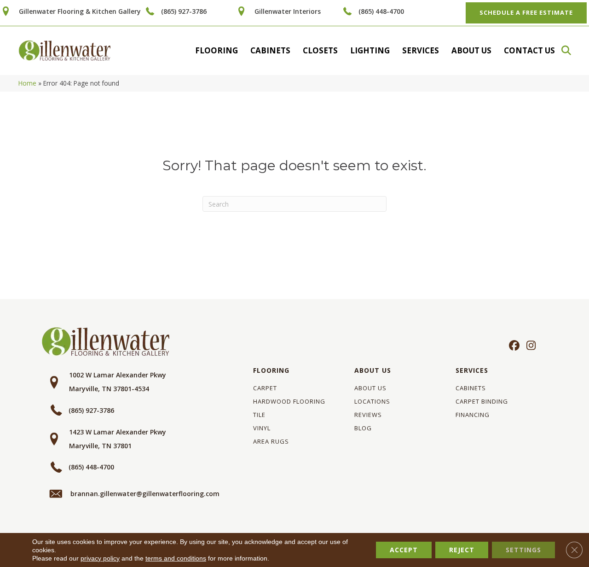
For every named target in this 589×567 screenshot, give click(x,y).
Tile (259, 415)
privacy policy (100, 558)
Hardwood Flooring (289, 401)
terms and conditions (175, 558)
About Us (471, 50)
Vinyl (262, 428)
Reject (461, 549)
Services (420, 50)
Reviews (368, 415)
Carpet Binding (482, 401)
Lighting (370, 50)
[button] (570, 50)
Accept (404, 549)
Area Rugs (271, 441)
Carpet (265, 388)
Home (27, 83)
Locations (372, 401)
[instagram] (529, 346)
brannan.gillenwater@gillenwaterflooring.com (144, 493)
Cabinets (270, 50)
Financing (473, 415)
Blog (363, 428)
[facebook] (513, 346)
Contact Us (529, 50)
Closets (320, 50)
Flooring (216, 50)
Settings (523, 549)
